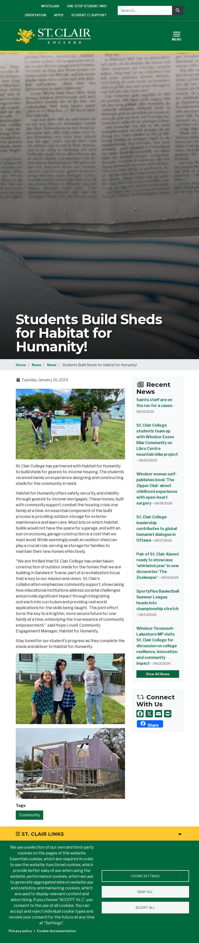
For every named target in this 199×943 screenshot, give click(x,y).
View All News (158, 674)
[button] (70, 424)
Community (29, 815)
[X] (149, 713)
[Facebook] (140, 713)
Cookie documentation (56, 931)
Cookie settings (145, 876)
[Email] (158, 713)
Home (21, 365)
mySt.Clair (50, 6)
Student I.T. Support (89, 15)
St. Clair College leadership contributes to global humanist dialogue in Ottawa (156, 529)
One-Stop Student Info (87, 6)
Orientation (35, 15)
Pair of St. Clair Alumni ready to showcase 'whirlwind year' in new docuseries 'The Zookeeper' (157, 566)
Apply (59, 15)
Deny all (145, 892)
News (36, 365)
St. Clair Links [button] (42, 834)
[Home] (55, 36)
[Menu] (179, 35)
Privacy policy (20, 931)
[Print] (167, 713)
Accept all (145, 908)
